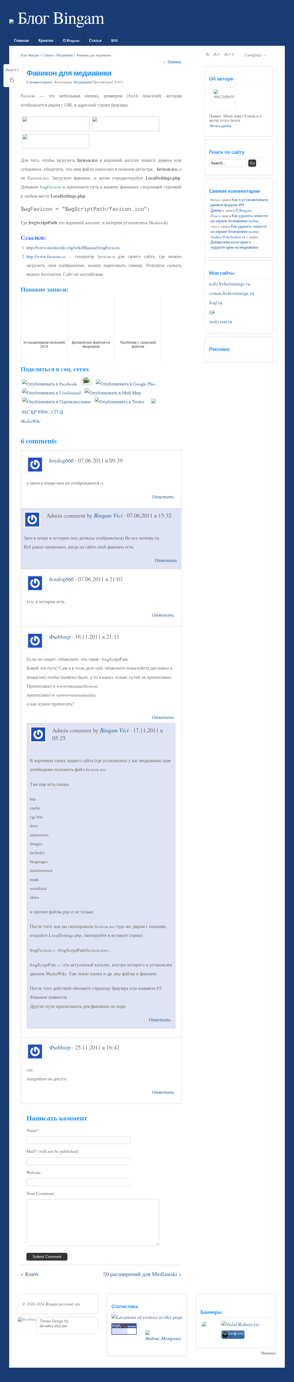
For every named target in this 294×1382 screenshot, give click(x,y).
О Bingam (71, 40)
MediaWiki (30, 421)
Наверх (268, 1353)
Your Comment (40, 1193)
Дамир (216, 210)
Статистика (124, 1306)
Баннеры (211, 1312)
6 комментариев (39, 81)
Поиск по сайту (226, 152)
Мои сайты (222, 272)
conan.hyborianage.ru (231, 293)
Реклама (219, 349)
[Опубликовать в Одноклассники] (56, 401)
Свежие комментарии (234, 190)
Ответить (163, 497)
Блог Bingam (59, 17)
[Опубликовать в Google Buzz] (86, 384)
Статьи (95, 40)
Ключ (31, 1274)
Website (33, 1172)
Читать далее (220, 126)
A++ (229, 54)
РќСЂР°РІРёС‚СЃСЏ (42, 412)
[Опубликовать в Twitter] (119, 401)
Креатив (45, 40)
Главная (21, 40)
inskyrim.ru (220, 321)
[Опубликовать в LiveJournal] (51, 393)
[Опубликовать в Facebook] (49, 384)
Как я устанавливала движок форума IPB (239, 202)
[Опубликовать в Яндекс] (153, 401)
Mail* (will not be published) (52, 1151)
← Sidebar (171, 62)
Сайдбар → (255, 55)
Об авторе (221, 78)
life (212, 312)
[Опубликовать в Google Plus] (125, 384)
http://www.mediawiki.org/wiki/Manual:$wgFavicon (73, 247)
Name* (32, 1130)
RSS (114, 40)
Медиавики (64, 55)
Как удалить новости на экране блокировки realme (239, 218)
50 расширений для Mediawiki (140, 1274)
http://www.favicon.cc (46, 256)
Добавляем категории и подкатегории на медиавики (234, 244)
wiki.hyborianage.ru (229, 283)
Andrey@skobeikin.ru (227, 236)
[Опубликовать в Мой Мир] (113, 393)
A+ (217, 54)
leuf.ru (216, 302)
